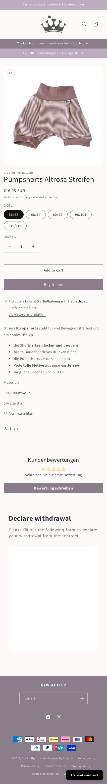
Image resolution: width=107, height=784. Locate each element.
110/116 (15, 225)
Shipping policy (80, 766)
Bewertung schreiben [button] (53, 488)
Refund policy (86, 758)
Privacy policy (30, 766)
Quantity (10, 237)
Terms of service (54, 766)
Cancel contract (84, 775)
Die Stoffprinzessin (35, 758)
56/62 (13, 214)
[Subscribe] (81, 698)
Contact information (45, 773)
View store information (27, 314)
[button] (9, 24)
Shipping (25, 197)
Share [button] (14, 428)
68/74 (36, 214)
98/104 (80, 214)
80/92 (57, 214)
